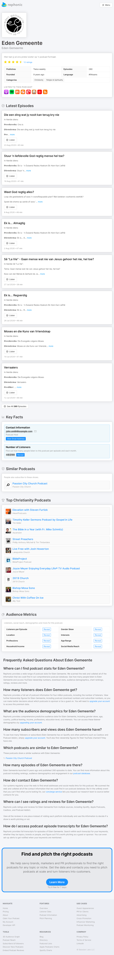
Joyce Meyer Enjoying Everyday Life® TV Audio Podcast (46, 568)
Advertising (81, 915)
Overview (44, 908)
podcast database (81, 773)
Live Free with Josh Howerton (31, 548)
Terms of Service (84, 940)
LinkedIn (80, 943)
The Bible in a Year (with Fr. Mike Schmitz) (38, 529)
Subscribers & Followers (13, 943)
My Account (8, 922)
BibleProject (20, 558)
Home (5, 908)
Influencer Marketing (86, 922)
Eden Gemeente (12, 48)
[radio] (5, 62)
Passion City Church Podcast (30, 483)
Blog (41, 937)
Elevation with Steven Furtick (30, 509)
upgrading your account (31, 722)
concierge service (54, 791)
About (5, 915)
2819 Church (21, 578)
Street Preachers (23, 539)
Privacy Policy (82, 937)
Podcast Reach (9, 940)
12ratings (27, 62)
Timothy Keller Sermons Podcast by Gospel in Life (42, 519)
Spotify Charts (46, 950)
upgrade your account (100, 701)
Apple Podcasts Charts (49, 947)
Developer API (9, 925)
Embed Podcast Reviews (13, 950)
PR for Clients (82, 911)
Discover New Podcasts (13, 947)
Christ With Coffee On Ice (28, 597)
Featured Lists (46, 943)
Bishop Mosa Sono (24, 588)
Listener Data (45, 911)
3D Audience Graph (11, 937)
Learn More (57, 882)
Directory (44, 940)
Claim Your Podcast (11, 918)
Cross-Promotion (84, 918)
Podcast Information (48, 915)
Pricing (6, 911)
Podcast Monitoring (85, 925)
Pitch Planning (46, 918)
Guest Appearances (85, 908)
